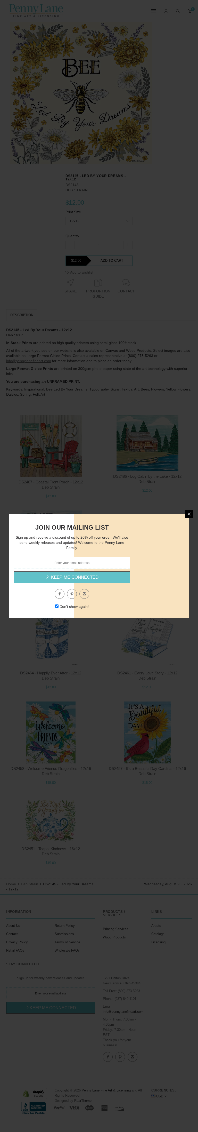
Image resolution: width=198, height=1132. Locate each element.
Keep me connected (74, 577)
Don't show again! (74, 606)
